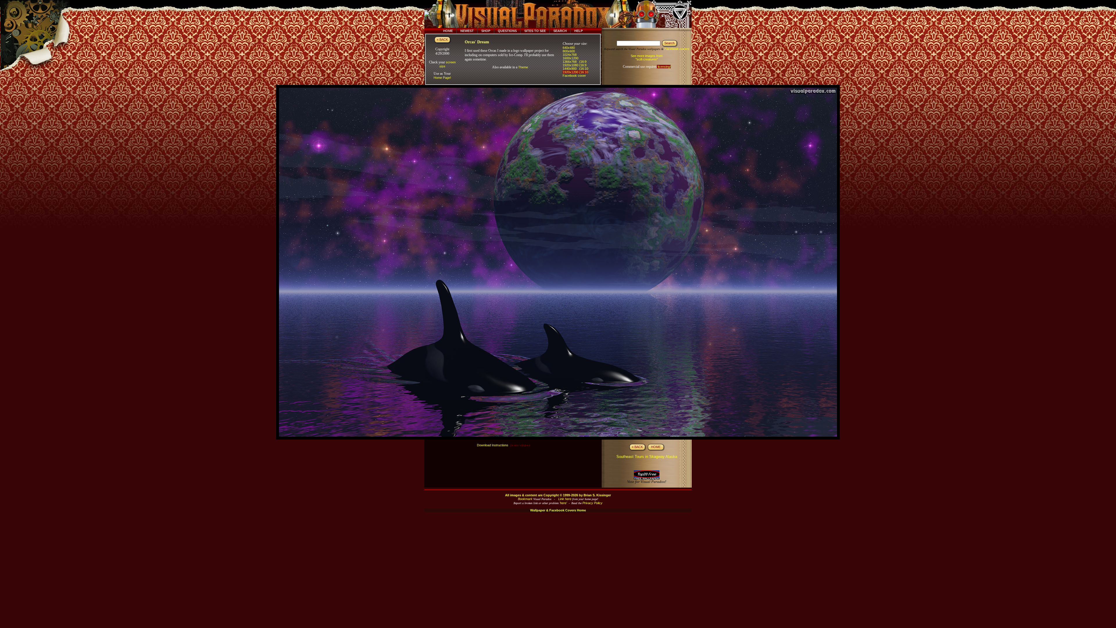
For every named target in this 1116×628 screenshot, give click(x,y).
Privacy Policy (592, 503)
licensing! (664, 66)
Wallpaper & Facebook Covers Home (558, 510)
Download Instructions (492, 445)
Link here (564, 499)
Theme (523, 67)
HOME (655, 447)
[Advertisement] (562, 14)
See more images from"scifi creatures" (647, 57)
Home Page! (442, 77)
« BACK (442, 39)
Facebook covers (676, 49)
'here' (563, 503)
